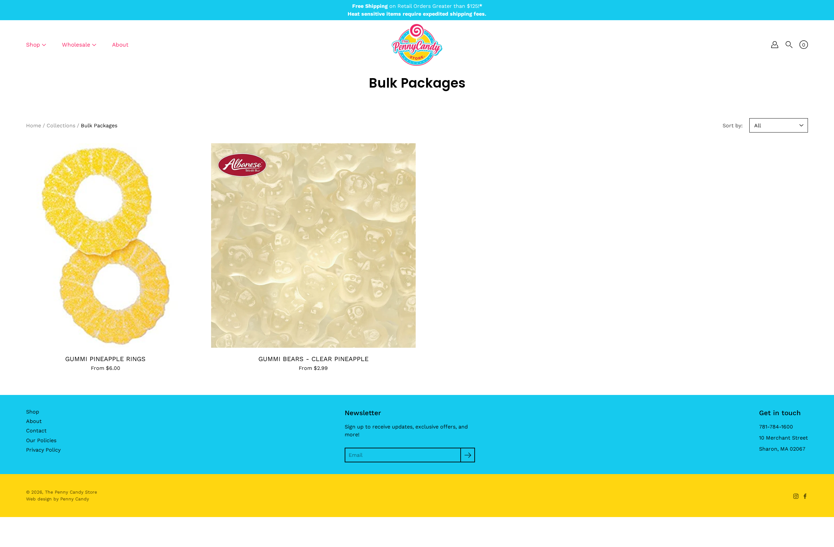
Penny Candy (74, 498)
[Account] (774, 44)
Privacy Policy (43, 450)
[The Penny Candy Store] (417, 44)
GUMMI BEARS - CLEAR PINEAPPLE (313, 359)
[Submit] (467, 455)
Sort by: (733, 125)
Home (33, 125)
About (120, 44)
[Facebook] (805, 496)
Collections (61, 125)
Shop (32, 412)
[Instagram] (796, 496)
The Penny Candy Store (71, 492)
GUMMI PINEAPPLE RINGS (105, 359)
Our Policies (41, 440)
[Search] (789, 44)
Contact (36, 431)
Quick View (105, 245)
